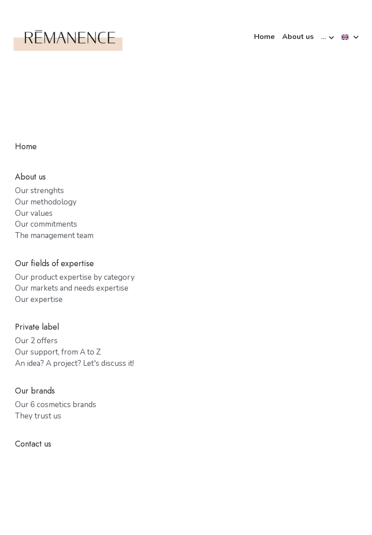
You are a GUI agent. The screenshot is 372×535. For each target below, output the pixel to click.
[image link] (68, 36)
